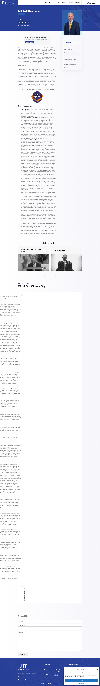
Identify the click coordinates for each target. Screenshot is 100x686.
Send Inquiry (23, 654)
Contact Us (77, 2)
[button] (97, 669)
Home (46, 2)
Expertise (58, 2)
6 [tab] (24, 596)
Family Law (68, 42)
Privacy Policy (81, 683)
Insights (71, 2)
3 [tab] (24, 591)
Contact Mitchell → (30, 42)
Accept (81, 680)
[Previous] (22, 295)
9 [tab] (24, 600)
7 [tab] (24, 597)
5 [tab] (24, 594)
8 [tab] (24, 599)
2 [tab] (24, 590)
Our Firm (64, 2)
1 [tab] (24, 588)
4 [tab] (24, 593)
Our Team (51, 2)
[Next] (22, 586)
